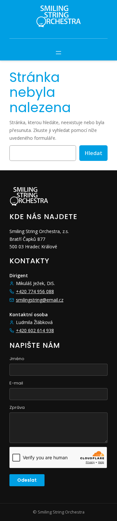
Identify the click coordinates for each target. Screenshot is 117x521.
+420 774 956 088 (35, 291)
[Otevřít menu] (58, 53)
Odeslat (27, 480)
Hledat (93, 153)
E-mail (16, 383)
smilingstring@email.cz (39, 300)
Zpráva (17, 407)
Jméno (16, 359)
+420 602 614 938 (35, 330)
